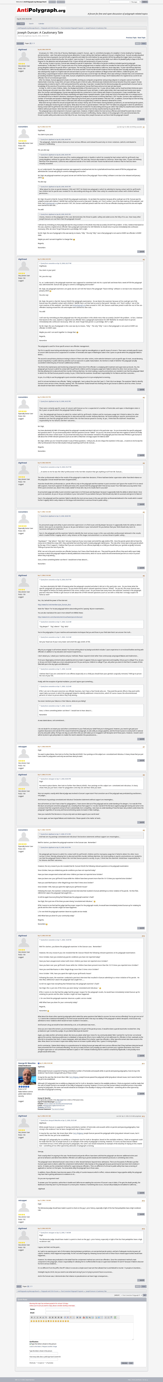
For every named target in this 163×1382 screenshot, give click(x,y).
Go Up (19, 1286)
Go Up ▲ (145, 1380)
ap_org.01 (58, 1102)
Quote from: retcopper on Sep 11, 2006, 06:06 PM (56, 779)
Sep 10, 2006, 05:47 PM (44, 397)
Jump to (117, 1295)
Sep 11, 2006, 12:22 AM (44, 512)
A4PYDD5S (47, 1107)
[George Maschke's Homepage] (19, 1099)
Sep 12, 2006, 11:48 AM (44, 1200)
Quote (142, 119)
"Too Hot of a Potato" (57, 1109)
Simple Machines (29, 1379)
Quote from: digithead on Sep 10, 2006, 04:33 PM (56, 401)
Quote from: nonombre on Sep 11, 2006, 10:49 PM (56, 940)
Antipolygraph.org (51, 203)
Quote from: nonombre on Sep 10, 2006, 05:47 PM (56, 467)
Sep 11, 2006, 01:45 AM (44, 575)
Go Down (20, 43)
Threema (41, 1107)
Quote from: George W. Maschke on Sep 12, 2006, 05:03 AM (58, 1120)
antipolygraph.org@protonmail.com (54, 1105)
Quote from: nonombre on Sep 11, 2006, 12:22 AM (56, 622)
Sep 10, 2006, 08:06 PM (44, 463)
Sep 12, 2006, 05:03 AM (45, 1063)
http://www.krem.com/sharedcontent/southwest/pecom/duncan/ (60, 617)
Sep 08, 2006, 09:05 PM (44, 49)
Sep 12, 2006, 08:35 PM (44, 1228)
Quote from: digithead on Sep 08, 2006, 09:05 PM (56, 139)
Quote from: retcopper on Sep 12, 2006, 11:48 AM (56, 1233)
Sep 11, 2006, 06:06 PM (44, 746)
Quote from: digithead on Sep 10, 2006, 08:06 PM (56, 516)
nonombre (23, 126)
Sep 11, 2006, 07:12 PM (44, 774)
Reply (138, 43)
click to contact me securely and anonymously (58, 1104)
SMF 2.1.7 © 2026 (20, 1379)
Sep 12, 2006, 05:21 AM (44, 1116)
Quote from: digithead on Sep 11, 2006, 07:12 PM (56, 834)
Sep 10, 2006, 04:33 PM (44, 259)
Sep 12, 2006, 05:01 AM (44, 935)
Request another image (49, 1346)
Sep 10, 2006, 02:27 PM (44, 127)
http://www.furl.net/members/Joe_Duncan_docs (54, 605)
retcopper (22, 746)
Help (129, 1380)
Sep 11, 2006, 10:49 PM (44, 830)
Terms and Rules (136, 1380)
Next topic (141, 38)
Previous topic (131, 38)
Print (144, 43)
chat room (60, 1100)
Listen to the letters (35, 1346)
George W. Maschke (26, 1063)
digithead (22, 49)
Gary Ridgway (74, 1077)
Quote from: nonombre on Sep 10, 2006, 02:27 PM (56, 263)
